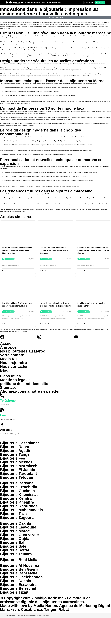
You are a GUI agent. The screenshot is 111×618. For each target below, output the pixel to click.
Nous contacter (14, 366)
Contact (48, 2)
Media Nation (45, 605)
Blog (43, 2)
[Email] (2, 410)
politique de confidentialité (24, 384)
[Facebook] (2, 337)
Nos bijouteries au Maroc (22, 351)
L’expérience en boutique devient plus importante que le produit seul (55, 304)
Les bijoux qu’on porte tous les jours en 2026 (91, 304)
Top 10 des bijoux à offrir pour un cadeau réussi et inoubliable (17, 304)
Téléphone (8, 400)
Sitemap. (8, 387)
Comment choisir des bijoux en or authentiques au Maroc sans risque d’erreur (93, 250)
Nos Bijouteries (35, 2)
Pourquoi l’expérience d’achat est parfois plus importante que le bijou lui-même (17, 250)
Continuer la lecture (7, 271)
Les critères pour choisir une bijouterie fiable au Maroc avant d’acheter (54, 250)
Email (4, 415)
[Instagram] (39, 337)
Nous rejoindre (56, 2)
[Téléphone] (2, 395)
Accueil (27, 2)
